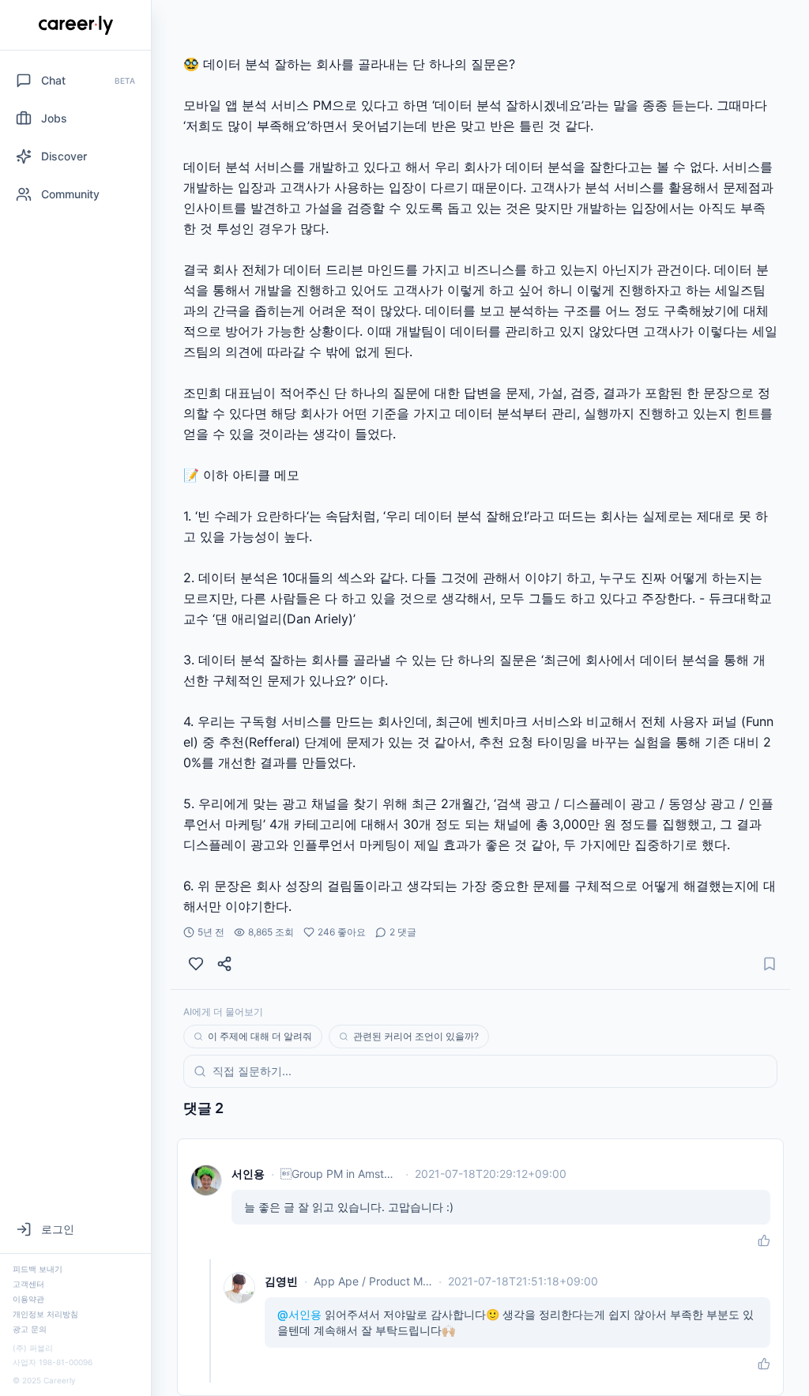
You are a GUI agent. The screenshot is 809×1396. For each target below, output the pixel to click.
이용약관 (28, 1299)
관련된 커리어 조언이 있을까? (416, 1036)
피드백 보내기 (37, 1269)
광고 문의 (30, 1329)
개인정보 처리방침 (45, 1314)
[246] (196, 963)
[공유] (224, 963)
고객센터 (28, 1284)
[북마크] (769, 964)
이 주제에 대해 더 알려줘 (260, 1036)
